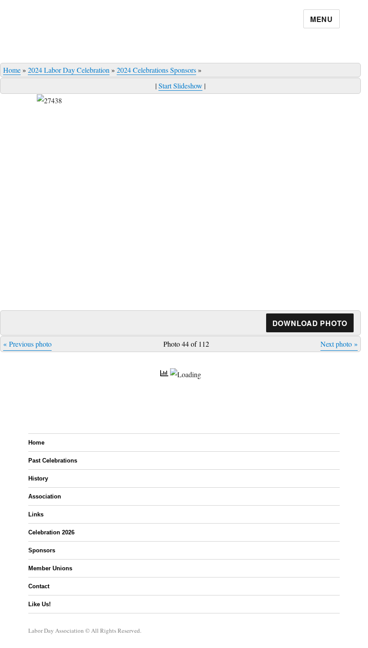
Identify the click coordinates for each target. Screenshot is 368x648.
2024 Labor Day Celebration (69, 70)
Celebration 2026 (51, 532)
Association (44, 496)
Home (12, 70)
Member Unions (50, 568)
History (38, 478)
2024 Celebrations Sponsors (156, 70)
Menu (321, 19)
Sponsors (41, 550)
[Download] (310, 323)
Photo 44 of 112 (186, 343)
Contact (38, 586)
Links (36, 514)
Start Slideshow (180, 85)
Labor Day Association (56, 630)
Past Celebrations (52, 460)
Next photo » (339, 343)
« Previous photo (27, 343)
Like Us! (39, 604)
